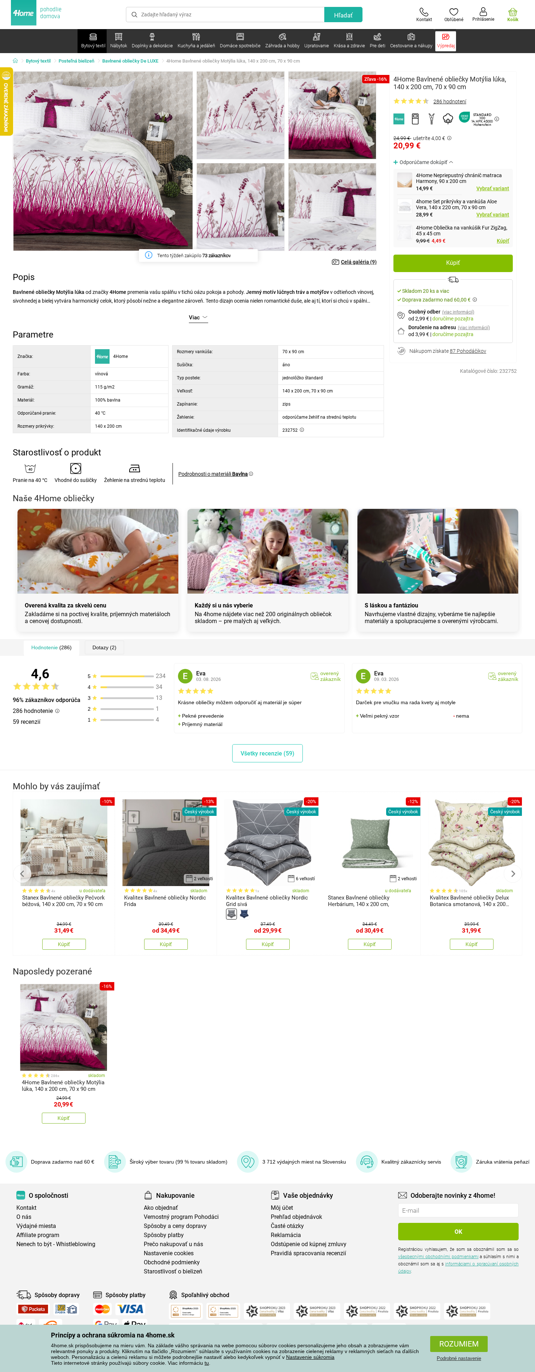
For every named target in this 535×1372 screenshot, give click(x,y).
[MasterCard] (102, 1309)
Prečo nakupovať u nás (173, 1244)
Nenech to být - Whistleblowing (55, 1244)
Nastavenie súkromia (310, 1357)
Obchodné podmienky (172, 1262)
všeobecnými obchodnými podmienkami (438, 1256)
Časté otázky (287, 1226)
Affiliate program (37, 1235)
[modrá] (244, 914)
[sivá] (231, 914)
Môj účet (282, 1208)
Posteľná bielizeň (76, 61)
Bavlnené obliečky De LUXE (130, 61)
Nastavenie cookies (169, 1253)
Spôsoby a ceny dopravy (175, 1226)
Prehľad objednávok (296, 1217)
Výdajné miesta (36, 1226)
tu (207, 1363)
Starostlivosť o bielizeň (173, 1271)
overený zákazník (330, 676)
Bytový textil (38, 61)
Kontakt (26, 1208)
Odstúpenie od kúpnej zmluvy (308, 1244)
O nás (23, 1217)
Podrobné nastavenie (459, 1358)
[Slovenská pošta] (66, 1309)
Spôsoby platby (164, 1235)
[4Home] (18, 61)
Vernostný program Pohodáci (181, 1217)
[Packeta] (33, 1309)
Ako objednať (161, 1208)
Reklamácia (286, 1235)
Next (513, 874)
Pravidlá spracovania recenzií (308, 1253)
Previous (22, 874)
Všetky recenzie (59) (267, 753)
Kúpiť (503, 241)
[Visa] (130, 1309)
